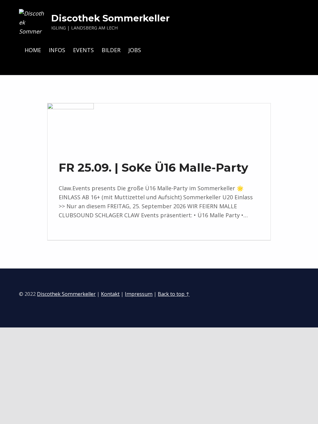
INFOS (57, 50)
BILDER (111, 50)
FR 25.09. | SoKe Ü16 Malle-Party (153, 167)
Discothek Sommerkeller (110, 18)
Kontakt (110, 294)
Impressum (138, 294)
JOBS (134, 50)
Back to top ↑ (173, 294)
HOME (33, 50)
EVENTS (83, 50)
